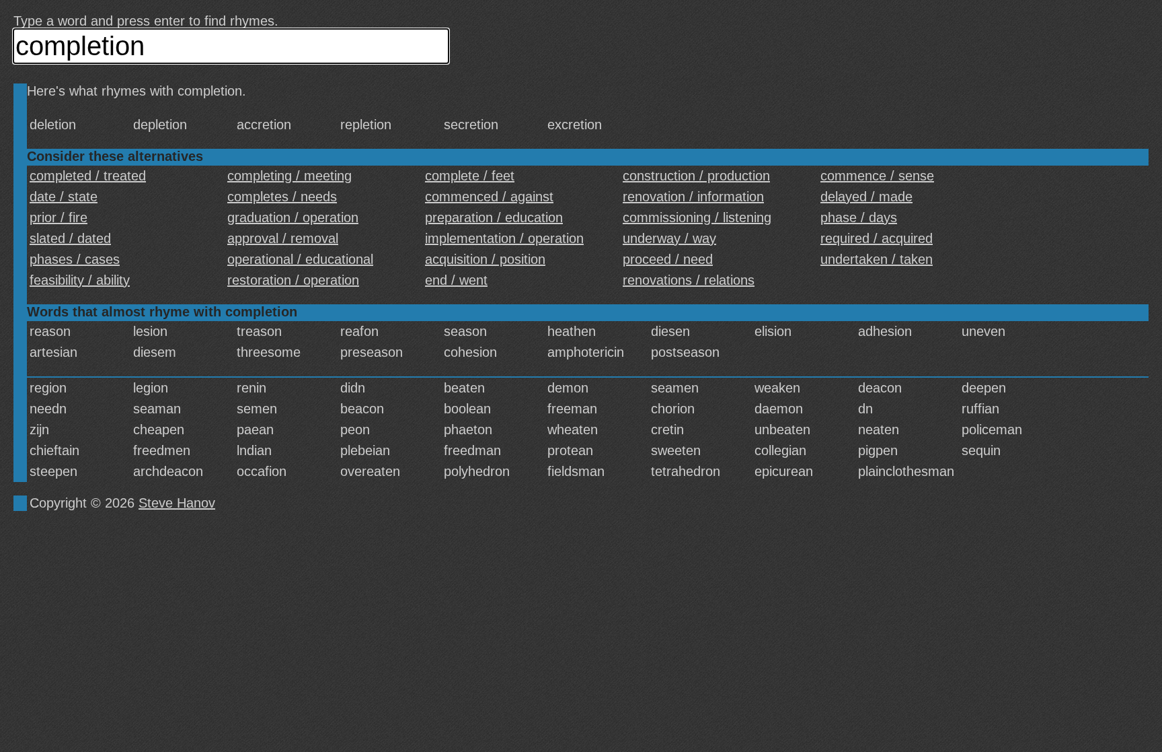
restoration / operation (293, 280)
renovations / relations (688, 280)
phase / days (858, 217)
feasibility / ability (80, 280)
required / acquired (876, 238)
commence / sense (877, 175)
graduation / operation (292, 217)
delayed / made (866, 196)
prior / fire (58, 217)
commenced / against (489, 196)
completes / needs (282, 196)
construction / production (696, 175)
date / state (64, 196)
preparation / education (494, 217)
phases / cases (75, 259)
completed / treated (88, 175)
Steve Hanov (177, 502)
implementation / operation (504, 238)
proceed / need (668, 259)
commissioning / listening (697, 217)
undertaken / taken (876, 259)
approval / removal (282, 238)
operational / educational (300, 259)
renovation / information (693, 196)
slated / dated (70, 238)
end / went (456, 280)
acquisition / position (485, 259)
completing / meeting (289, 175)
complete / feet (469, 175)
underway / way (669, 238)
